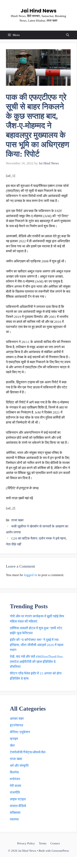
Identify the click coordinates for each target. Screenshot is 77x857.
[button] (67, 35)
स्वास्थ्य (14, 819)
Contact (55, 843)
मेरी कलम (15, 786)
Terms (42, 843)
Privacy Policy (26, 843)
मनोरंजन (15, 779)
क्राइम (14, 739)
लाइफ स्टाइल (18, 799)
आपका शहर (17, 718)
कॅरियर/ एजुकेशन (20, 732)
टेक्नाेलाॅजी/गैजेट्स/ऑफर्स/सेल (27, 752)
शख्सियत (15, 813)
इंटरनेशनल (16, 725)
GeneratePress (60, 850)
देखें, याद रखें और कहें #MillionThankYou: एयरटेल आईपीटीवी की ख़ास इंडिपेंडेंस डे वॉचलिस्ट (36, 662)
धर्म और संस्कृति (19, 766)
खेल (12, 745)
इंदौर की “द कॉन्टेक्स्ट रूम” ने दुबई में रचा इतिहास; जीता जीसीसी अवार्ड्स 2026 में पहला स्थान (36, 645)
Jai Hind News (38, 10)
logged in (30, 575)
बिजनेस (14, 772)
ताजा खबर (17, 520)
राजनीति (15, 792)
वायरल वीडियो (18, 806)
